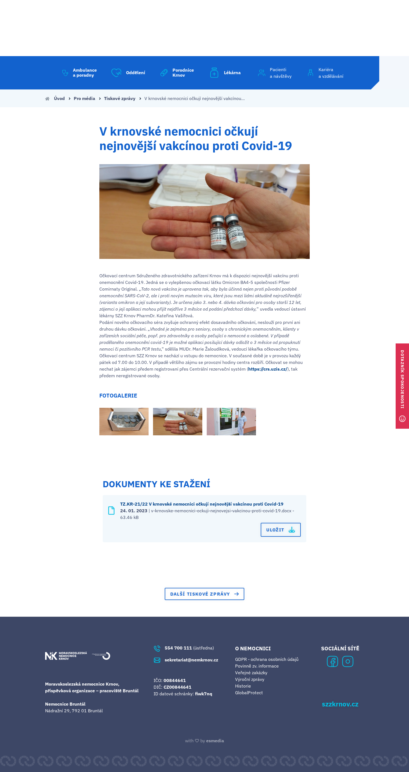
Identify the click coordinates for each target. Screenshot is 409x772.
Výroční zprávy (249, 679)
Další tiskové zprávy (200, 594)
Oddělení (135, 72)
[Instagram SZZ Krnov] (347, 661)
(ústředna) (189, 648)
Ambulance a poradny (85, 72)
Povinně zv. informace (257, 666)
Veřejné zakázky (251, 672)
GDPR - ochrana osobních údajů (267, 659)
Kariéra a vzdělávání (331, 73)
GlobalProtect (249, 692)
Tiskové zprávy (120, 98)
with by (204, 740)
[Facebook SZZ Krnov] (332, 661)
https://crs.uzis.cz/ (267, 369)
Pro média (85, 98)
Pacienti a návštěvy (281, 73)
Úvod (59, 98)
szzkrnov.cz (340, 704)
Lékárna (232, 72)
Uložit (275, 530)
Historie (243, 686)
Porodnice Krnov (183, 72)
